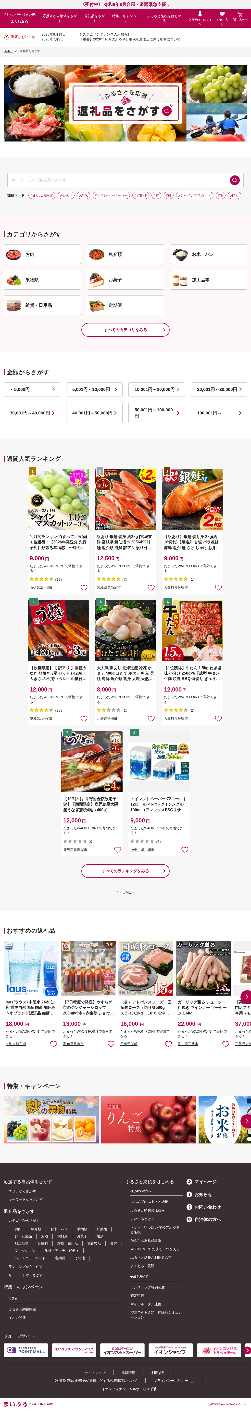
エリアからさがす (22, 1191)
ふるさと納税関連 (22, 1309)
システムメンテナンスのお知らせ (105, 34)
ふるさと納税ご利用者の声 (151, 1257)
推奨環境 (128, 1373)
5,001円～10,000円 (91, 389)
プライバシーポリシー (171, 1381)
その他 (80, 1258)
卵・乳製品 (23, 1236)
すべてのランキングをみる (125, 871)
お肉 (18, 1229)
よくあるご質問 (142, 1266)
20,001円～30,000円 (217, 389)
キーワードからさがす (26, 1199)
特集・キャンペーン (126, 18)
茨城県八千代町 (42, 718)
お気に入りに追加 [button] (84, 587)
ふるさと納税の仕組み (147, 1210)
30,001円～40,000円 (30, 412)
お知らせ (203, 1194)
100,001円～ (209, 412)
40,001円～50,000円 (92, 412)
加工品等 (21, 1243)
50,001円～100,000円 (154, 412)
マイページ (206, 1181)
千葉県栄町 (129, 1044)
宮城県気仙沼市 (109, 588)
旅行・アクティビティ (62, 1251)
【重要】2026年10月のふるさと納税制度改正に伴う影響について (129, 39)
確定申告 (137, 1295)
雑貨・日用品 (67, 1243)
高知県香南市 (73, 1044)
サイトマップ (95, 1373)
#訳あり (66, 195)
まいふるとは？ (142, 1219)
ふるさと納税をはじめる (164, 18)
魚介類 (36, 1229)
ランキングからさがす (26, 1267)
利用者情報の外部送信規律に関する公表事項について (96, 1381)
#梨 (220, 195)
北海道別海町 (107, 718)
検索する (235, 180)
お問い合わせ (208, 1207)
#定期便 (141, 195)
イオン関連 (17, 1318)
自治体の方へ (208, 1219)
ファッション (25, 1251)
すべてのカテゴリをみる (125, 330)
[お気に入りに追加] (84, 587)
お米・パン (59, 1229)
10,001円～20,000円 (155, 389)
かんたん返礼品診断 (145, 1240)
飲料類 (62, 1236)
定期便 (60, 1258)
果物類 (82, 1229)
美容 (113, 1243)
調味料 (43, 1243)
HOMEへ (127, 892)
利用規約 (158, 1373)
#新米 (83, 195)
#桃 (168, 195)
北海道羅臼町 (16, 1044)
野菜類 (102, 1229)
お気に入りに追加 (53, 1043)
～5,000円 (20, 389)
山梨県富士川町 (42, 588)
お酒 (44, 1236)
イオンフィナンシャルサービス (126, 1389)
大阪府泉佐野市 (176, 588)
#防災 (234, 195)
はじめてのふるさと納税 (149, 1202)
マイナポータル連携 (145, 1304)
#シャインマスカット (194, 195)
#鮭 (156, 195)
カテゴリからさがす (24, 1220)
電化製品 (94, 1243)
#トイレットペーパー (111, 195)
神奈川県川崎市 (142, 850)
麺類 (100, 1236)
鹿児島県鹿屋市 (75, 850)
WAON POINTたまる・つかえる (155, 1249)
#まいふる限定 (42, 195)
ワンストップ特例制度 (147, 1287)
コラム (13, 1298)
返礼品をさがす (94, 18)
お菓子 (82, 1236)
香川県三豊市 (188, 1044)
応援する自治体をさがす (60, 18)
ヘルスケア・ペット (30, 1258)
